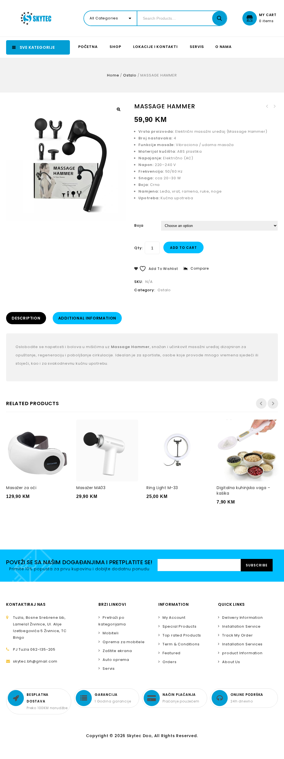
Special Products (180, 626)
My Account (174, 617)
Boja (138, 225)
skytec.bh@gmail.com (35, 661)
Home (113, 75)
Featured (172, 653)
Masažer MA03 (274, 106)
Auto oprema (116, 659)
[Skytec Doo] (37, 18)
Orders (170, 662)
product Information (242, 653)
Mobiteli (110, 633)
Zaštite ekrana (117, 650)
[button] (118, 109)
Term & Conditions (181, 644)
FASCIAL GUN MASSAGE (267, 106)
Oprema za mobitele (123, 642)
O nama (223, 46)
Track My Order (237, 635)
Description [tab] (26, 318)
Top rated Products (182, 635)
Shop (115, 46)
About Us (231, 662)
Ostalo (129, 75)
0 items (266, 21)
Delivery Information (242, 617)
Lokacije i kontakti (155, 46)
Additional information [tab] (87, 318)
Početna (88, 46)
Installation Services (242, 644)
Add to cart (183, 247)
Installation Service (241, 626)
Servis (197, 46)
